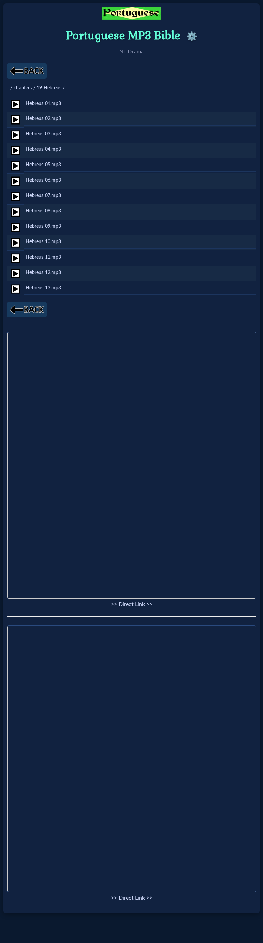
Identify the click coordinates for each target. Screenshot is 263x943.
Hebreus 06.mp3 (43, 180)
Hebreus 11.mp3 (43, 257)
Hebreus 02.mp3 (43, 118)
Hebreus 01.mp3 (43, 103)
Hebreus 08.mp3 (43, 210)
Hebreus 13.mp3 (43, 287)
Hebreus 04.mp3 (43, 149)
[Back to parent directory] (27, 71)
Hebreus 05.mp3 (43, 164)
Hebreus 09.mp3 (43, 226)
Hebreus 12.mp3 (43, 272)
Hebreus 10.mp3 (43, 241)
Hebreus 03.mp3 (43, 133)
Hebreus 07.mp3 (43, 195)
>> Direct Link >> (131, 604)
